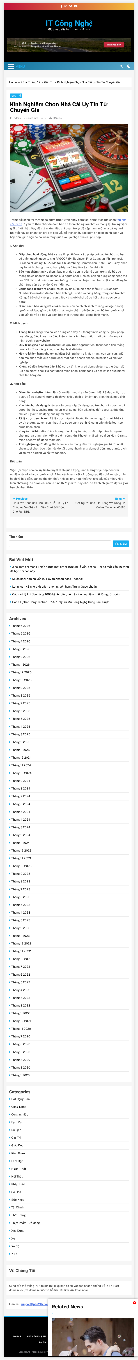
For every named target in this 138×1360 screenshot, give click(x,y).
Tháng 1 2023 (20, 935)
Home (17, 1336)
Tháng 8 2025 (20, 695)
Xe (13, 1238)
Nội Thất (17, 1176)
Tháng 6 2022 (20, 974)
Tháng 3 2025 (20, 734)
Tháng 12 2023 (21, 850)
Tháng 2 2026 (20, 657)
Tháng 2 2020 (20, 1067)
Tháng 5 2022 (20, 982)
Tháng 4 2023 (20, 912)
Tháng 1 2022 (20, 1013)
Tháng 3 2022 (20, 998)
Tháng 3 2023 (20, 920)
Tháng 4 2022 (20, 990)
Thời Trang (18, 1215)
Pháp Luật (18, 1184)
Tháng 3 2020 (20, 1060)
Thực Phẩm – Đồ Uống (25, 1223)
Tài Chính (17, 1207)
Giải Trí (16, 95)
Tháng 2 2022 (20, 1005)
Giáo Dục (17, 1145)
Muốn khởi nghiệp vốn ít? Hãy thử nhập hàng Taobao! (47, 579)
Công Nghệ (18, 1106)
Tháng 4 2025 (20, 726)
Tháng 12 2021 (21, 1021)
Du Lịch (16, 1130)
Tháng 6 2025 (20, 711)
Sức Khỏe (17, 1199)
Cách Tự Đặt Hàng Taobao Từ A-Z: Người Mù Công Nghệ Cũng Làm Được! (61, 602)
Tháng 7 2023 (20, 889)
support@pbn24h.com (35, 1304)
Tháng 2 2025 (20, 742)
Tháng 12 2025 (21, 672)
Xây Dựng (17, 1230)
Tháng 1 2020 (20, 1075)
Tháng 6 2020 (20, 1044)
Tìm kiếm (16, 536)
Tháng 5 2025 (20, 718)
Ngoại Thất (18, 1168)
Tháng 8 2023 (20, 881)
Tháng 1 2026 (20, 664)
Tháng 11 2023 (21, 858)
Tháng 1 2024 (20, 843)
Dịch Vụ (16, 1122)
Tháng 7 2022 (20, 966)
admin (17, 118)
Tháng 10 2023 (21, 866)
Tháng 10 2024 (21, 773)
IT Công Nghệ (69, 23)
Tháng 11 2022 (21, 951)
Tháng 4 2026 (20, 641)
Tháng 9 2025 (20, 688)
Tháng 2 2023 (20, 928)
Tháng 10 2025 (21, 680)
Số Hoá (16, 1192)
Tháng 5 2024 (20, 812)
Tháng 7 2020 (20, 1036)
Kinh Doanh (18, 1153)
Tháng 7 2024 (20, 796)
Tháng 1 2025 (20, 750)
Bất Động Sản (20, 1099)
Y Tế (14, 1254)
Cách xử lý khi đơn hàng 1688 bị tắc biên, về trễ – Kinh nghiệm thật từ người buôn (65, 594)
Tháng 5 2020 (20, 1052)
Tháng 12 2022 (21, 943)
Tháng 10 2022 (21, 959)
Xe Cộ (15, 1246)
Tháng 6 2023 (20, 897)
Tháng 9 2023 (20, 873)
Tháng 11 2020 (21, 1028)
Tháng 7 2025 (20, 703)
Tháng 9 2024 (20, 780)
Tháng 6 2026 (20, 625)
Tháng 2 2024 (20, 835)
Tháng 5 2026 (20, 633)
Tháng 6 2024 (20, 804)
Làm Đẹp (17, 1161)
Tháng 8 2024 (20, 788)
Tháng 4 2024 (20, 819)
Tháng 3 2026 (20, 649)
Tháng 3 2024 (20, 827)
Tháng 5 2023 (20, 905)
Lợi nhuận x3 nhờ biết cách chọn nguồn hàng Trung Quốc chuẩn (54, 586)
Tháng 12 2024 (21, 757)
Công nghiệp (19, 1114)
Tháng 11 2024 (21, 765)
